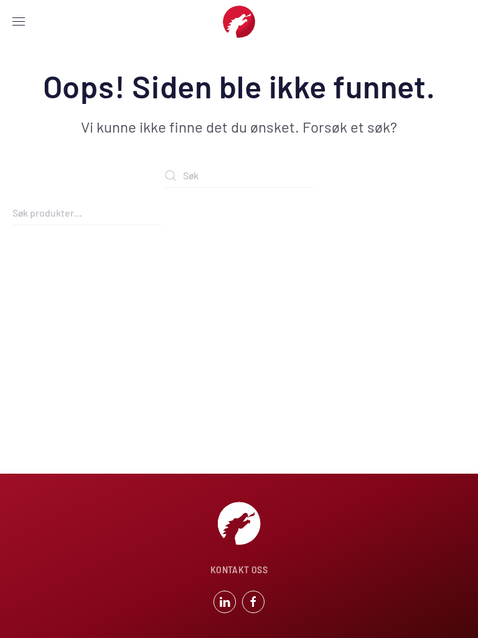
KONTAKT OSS (239, 569)
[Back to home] (239, 22)
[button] (18, 22)
